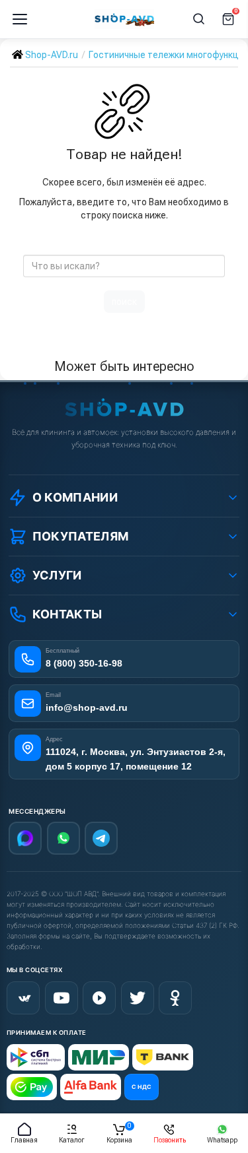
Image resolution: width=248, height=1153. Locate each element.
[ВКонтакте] (23, 997)
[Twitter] (137, 997)
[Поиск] (199, 19)
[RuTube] (99, 997)
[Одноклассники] (175, 997)
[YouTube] (61, 997)
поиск (124, 301)
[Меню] (20, 19)
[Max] (25, 838)
